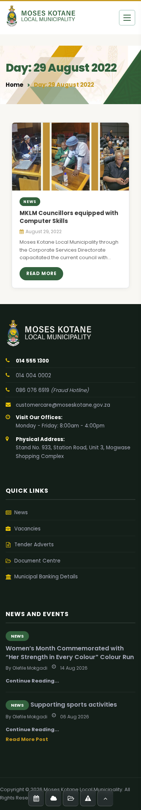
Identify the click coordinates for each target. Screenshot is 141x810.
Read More (41, 273)
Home (14, 85)
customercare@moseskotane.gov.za (63, 405)
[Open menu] (127, 18)
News (17, 636)
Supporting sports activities (73, 704)
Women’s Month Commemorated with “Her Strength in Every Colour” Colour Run (70, 652)
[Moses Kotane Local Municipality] (70, 333)
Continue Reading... (32, 680)
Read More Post (27, 739)
